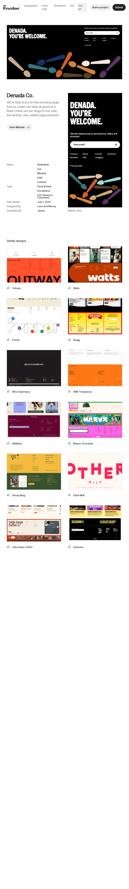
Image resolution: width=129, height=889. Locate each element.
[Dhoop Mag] (34, 471)
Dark (39, 177)
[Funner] (34, 316)
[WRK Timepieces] (95, 368)
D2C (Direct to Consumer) (45, 196)
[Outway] (34, 264)
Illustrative (60, 5)
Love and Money (46, 206)
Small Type (44, 7)
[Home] (11, 7)
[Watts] (95, 264)
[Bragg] (95, 316)
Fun (39, 168)
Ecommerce (43, 190)
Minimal (41, 173)
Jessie (41, 211)
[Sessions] (95, 523)
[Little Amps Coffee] (34, 523)
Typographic (30, 5)
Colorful (41, 182)
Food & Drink (44, 186)
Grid (72, 5)
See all (80, 7)
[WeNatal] (34, 420)
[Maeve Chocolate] (95, 420)
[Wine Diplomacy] (34, 368)
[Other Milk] (95, 471)
